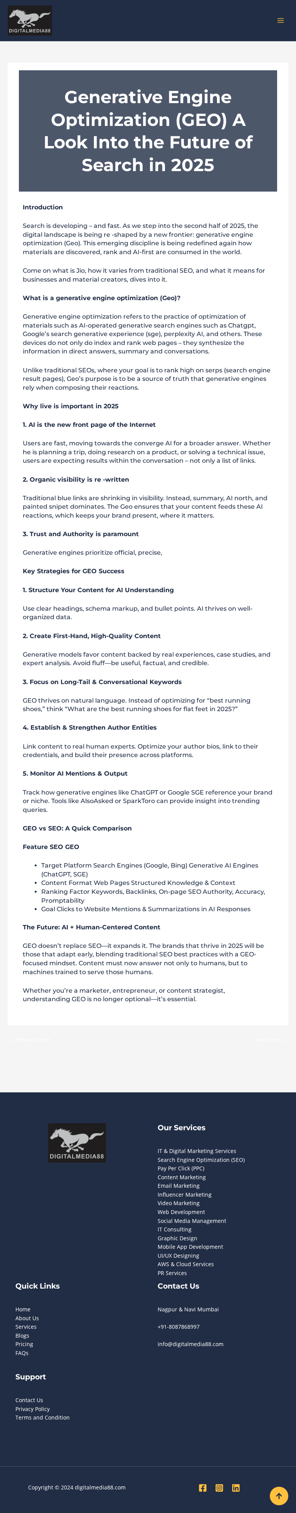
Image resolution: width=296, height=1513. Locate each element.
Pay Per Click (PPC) (181, 1168)
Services (26, 1326)
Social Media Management (192, 1220)
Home (22, 1309)
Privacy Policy (32, 1409)
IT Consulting (175, 1229)
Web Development (181, 1212)
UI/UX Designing (178, 1255)
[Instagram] (219, 1488)
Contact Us (29, 1400)
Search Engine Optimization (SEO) (201, 1159)
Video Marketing (179, 1203)
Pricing (24, 1344)
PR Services (172, 1273)
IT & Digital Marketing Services (197, 1151)
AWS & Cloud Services (186, 1264)
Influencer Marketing (185, 1194)
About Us (27, 1318)
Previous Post (29, 1039)
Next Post (272, 1039)
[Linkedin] (236, 1488)
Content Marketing (182, 1177)
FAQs (22, 1353)
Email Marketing (179, 1185)
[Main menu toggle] (281, 21)
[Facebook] (202, 1488)
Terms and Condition (42, 1417)
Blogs (22, 1335)
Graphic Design (177, 1238)
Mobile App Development (190, 1246)
